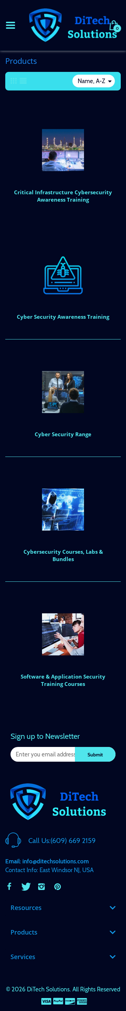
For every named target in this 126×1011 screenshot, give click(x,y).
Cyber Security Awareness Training (63, 316)
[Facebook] (9, 886)
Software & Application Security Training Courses (63, 680)
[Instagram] (41, 886)
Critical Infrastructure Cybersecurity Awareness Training (63, 196)
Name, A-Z (91, 81)
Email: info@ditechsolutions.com (47, 861)
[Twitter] (25, 886)
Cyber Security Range (63, 434)
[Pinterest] (57, 886)
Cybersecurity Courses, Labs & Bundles (63, 555)
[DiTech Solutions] (72, 24)
